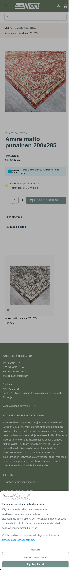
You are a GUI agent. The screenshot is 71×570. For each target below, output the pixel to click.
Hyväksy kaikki (35, 564)
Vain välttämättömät (35, 557)
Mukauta (35, 549)
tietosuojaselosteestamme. (18, 540)
